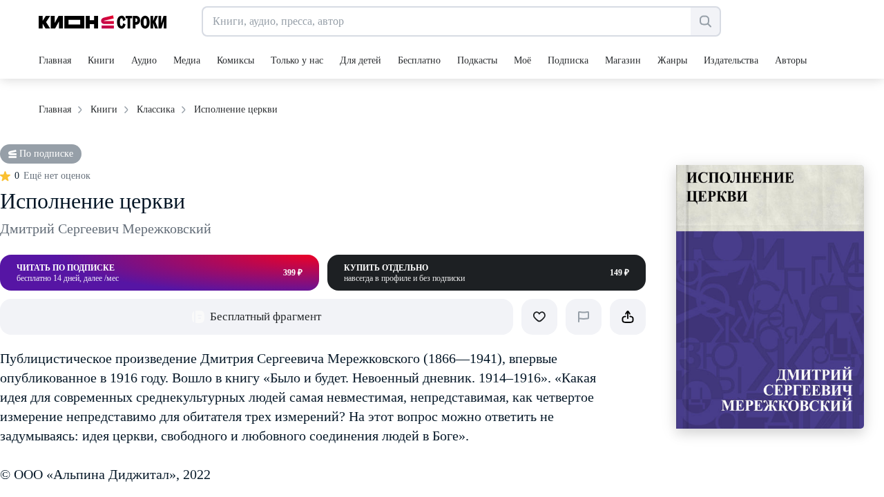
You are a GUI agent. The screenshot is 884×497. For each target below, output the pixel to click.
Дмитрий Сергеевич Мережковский (105, 228)
